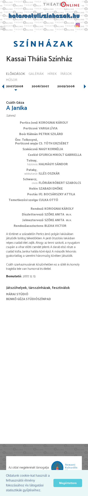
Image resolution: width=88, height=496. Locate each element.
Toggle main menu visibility (3, 28)
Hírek (52, 74)
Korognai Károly (53, 122)
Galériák (36, 74)
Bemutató (13, 276)
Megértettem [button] (68, 483)
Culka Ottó (48, 200)
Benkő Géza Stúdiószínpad (28, 299)
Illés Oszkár (49, 173)
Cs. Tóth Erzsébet (54, 143)
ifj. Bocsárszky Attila (57, 194)
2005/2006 (66, 86)
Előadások (15, 74)
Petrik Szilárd (51, 134)
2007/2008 (14, 86)
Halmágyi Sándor (53, 164)
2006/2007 (40, 86)
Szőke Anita (54, 214)
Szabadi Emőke (51, 188)
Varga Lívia (48, 128)
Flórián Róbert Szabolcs (60, 183)
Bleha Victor (55, 225)
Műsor (11, 80)
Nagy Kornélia (51, 149)
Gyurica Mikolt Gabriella (60, 154)
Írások (66, 74)
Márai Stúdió (17, 294)
